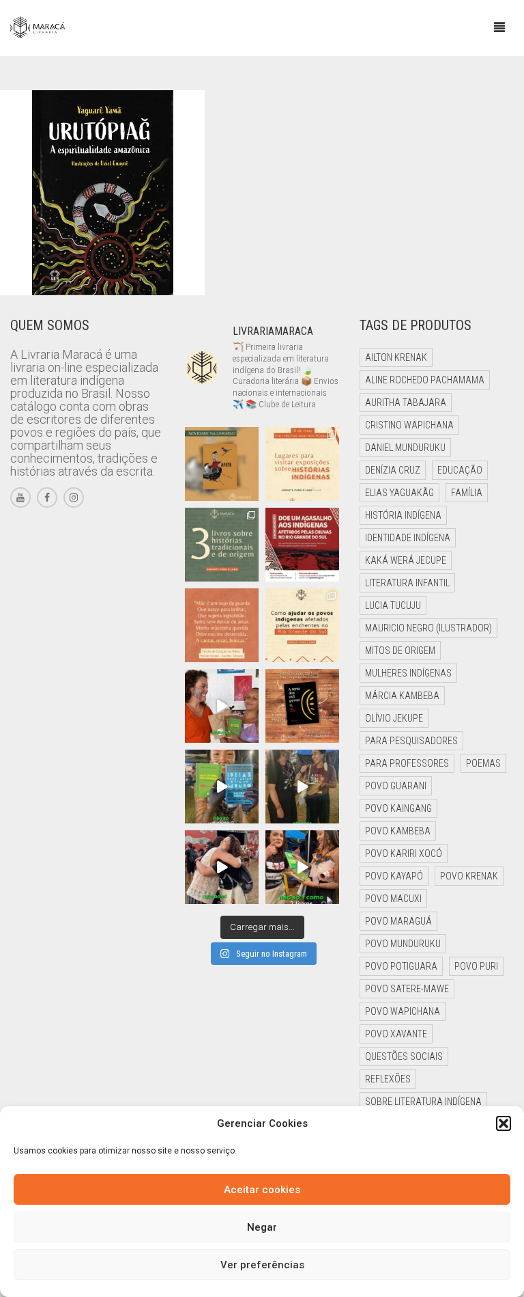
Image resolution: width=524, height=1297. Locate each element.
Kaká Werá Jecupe (405, 560)
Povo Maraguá (398, 921)
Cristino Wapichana (409, 425)
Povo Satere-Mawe (407, 988)
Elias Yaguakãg (399, 492)
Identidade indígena (407, 537)
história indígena (403, 515)
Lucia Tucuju (393, 605)
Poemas (483, 763)
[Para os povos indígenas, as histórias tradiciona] (222, 545)
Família (466, 492)
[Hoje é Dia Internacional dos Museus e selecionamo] (302, 464)
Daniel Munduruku (405, 447)
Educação (459, 470)
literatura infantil (407, 582)
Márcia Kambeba (402, 695)
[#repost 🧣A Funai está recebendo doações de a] (302, 545)
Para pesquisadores (411, 740)
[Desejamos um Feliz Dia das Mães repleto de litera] (222, 625)
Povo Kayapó (394, 876)
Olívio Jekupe (394, 718)
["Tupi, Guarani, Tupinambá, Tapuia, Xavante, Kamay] (302, 706)
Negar (262, 1227)
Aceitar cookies (262, 1190)
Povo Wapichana (402, 1011)
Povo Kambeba (398, 830)
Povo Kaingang (398, 808)
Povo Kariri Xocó (403, 853)
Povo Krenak (469, 876)
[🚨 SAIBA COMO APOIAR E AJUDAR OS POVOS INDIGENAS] (302, 625)
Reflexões (388, 1079)
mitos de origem (400, 650)
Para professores (407, 763)
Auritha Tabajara (405, 402)
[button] (503, 1123)
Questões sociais (404, 1056)
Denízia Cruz (392, 470)
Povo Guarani (395, 785)
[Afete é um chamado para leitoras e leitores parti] (222, 464)
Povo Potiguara (401, 966)
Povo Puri (476, 966)
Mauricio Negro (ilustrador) (428, 628)
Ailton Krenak (396, 357)
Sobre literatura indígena (423, 1101)
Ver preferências (262, 1265)
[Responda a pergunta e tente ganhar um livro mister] (222, 786)
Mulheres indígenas (408, 673)
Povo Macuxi (393, 898)
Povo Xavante (396, 1033)
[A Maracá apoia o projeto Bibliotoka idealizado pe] (222, 706)
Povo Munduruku (403, 943)
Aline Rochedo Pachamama (424, 379)
